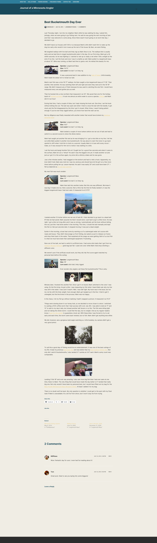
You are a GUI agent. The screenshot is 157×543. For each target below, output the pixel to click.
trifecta (101, 96)
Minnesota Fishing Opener (52, 423)
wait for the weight (56, 313)
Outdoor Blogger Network (53, 246)
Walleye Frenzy (71, 423)
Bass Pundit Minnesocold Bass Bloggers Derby (60, 387)
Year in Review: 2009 (95, 423)
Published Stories (55, 1)
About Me (23, 1)
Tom (52, 472)
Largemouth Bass (70, 27)
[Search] (136, 9)
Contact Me (67, 1)
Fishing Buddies (43, 1)
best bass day (68, 350)
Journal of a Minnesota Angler (37, 8)
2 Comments (82, 27)
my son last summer (64, 167)
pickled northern (56, 96)
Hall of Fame (32, 1)
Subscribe (76, 1)
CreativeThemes (52, 540)
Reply (110, 456)
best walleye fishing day (99, 350)
